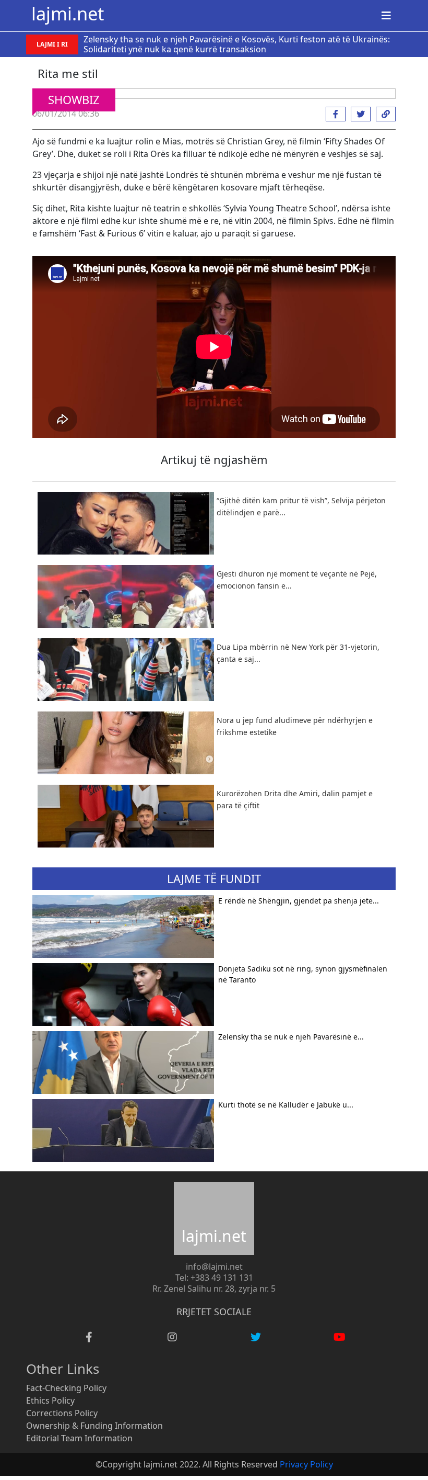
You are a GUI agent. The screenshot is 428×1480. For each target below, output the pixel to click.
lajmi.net (67, 13)
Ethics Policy (50, 1400)
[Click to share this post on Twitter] (358, 114)
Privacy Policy (306, 1464)
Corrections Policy (62, 1413)
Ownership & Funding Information (94, 1425)
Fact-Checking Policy (66, 1388)
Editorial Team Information (79, 1438)
